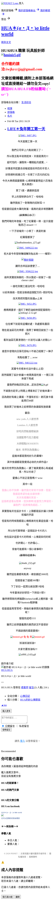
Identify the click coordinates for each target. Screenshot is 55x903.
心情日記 (25, 696)
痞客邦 (24, 687)
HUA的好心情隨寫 (30, 699)
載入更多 (6, 711)
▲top (4, 705)
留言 (31, 687)
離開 (18, 897)
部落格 (11, 112)
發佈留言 (6, 730)
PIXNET (14, 853)
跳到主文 (6, 42)
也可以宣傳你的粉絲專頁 (10, 818)
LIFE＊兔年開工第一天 (26, 129)
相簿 (9, 108)
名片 (9, 116)
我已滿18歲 (7, 897)
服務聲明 (33, 857)
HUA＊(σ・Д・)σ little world (11, 812)
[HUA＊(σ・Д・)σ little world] (2, 815)
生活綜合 (26, 102)
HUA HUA (7, 670)
